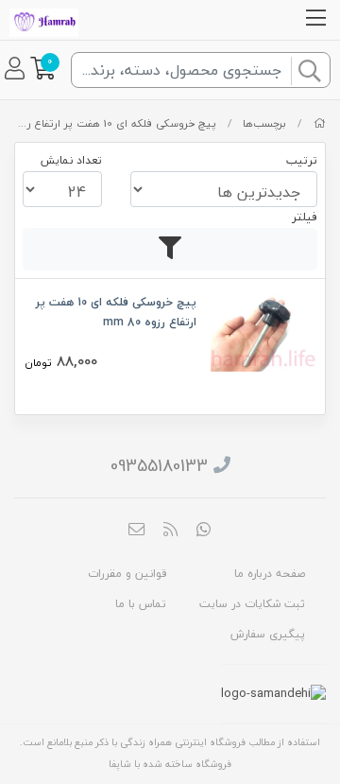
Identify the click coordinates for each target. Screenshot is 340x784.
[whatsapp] (204, 530)
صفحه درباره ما (269, 574)
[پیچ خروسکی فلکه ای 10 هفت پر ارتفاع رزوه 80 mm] (263, 330)
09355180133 (159, 465)
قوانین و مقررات (127, 574)
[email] (137, 530)
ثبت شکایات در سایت (252, 604)
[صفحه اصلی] (320, 123)
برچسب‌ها (264, 123)
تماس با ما (140, 604)
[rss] (170, 530)
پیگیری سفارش (267, 634)
